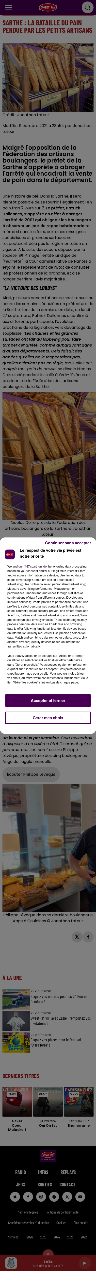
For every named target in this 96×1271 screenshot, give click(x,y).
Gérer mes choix (48, 717)
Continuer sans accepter (68, 543)
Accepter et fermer (48, 700)
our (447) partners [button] (30, 566)
